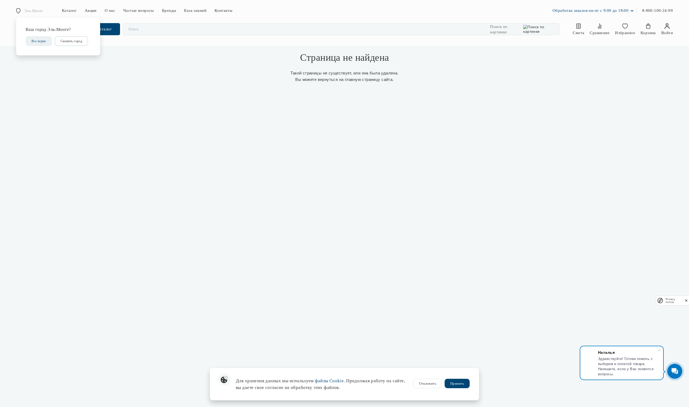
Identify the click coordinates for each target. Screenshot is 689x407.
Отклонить (427, 383)
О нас (110, 10)
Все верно (38, 41)
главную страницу (362, 79)
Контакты (223, 10)
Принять (457, 383)
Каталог (69, 10)
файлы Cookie (329, 380)
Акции (91, 10)
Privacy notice (670, 301)
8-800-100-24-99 (657, 10)
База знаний (195, 10)
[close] (686, 300)
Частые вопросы (138, 10)
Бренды (169, 10)
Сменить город (71, 41)
